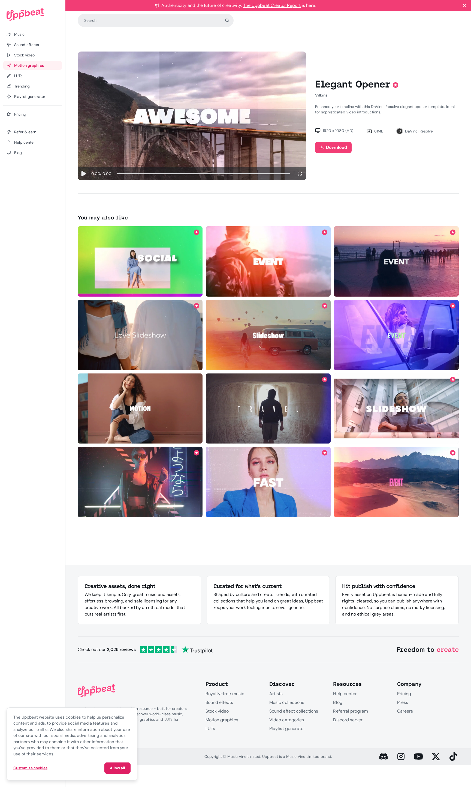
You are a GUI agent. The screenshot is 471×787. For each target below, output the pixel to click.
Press (402, 702)
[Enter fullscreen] (299, 173)
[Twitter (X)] (435, 756)
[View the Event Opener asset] (268, 261)
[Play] (83, 173)
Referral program (350, 711)
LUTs (210, 728)
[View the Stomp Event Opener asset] (140, 408)
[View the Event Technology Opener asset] (396, 408)
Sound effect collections (293, 711)
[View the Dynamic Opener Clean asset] (396, 482)
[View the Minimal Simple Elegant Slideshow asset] (268, 408)
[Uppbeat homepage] (33, 14)
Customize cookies (30, 767)
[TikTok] (453, 756)
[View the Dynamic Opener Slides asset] (396, 335)
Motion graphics (222, 720)
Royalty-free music (225, 693)
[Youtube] (418, 756)
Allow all (117, 767)
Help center (345, 693)
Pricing (404, 693)
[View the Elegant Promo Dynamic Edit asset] (268, 482)
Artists (276, 693)
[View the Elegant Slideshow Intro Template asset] (140, 335)
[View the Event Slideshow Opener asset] (140, 261)
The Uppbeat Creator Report (272, 5)
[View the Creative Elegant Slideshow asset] (268, 335)
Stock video (217, 711)
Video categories (286, 720)
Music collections (286, 702)
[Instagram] (401, 756)
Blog (337, 702)
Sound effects (219, 702)
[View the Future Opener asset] (140, 482)
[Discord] (383, 756)
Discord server (348, 720)
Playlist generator (287, 728)
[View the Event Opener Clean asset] (396, 261)
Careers (405, 711)
